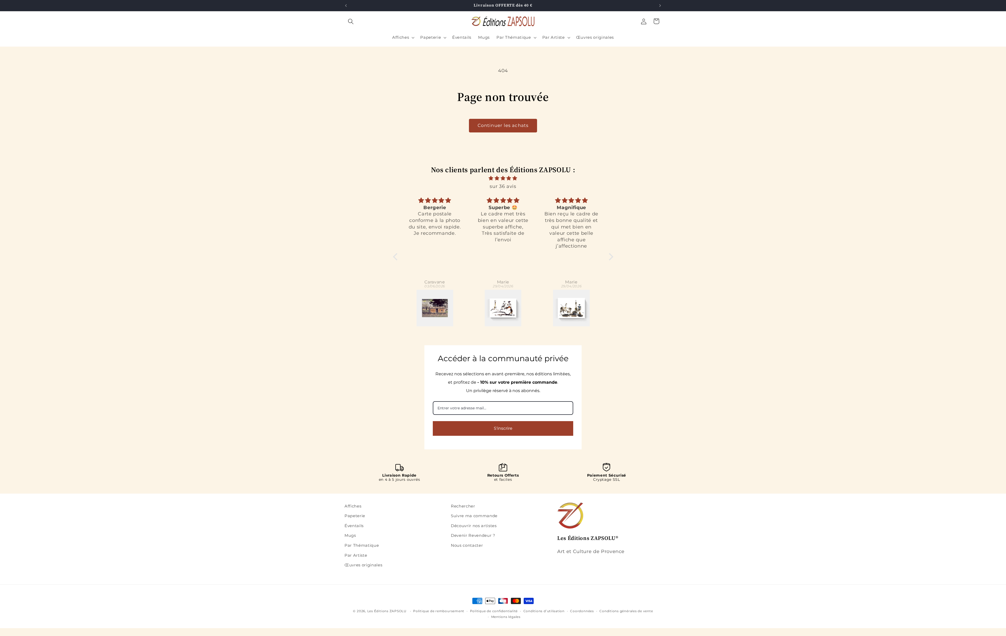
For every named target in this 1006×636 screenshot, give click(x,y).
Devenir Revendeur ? (473, 535)
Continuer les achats (503, 125)
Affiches (353, 506)
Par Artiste (356, 555)
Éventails (354, 525)
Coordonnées (582, 611)
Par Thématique (362, 545)
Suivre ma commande (474, 515)
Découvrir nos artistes (474, 525)
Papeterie (355, 515)
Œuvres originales (363, 564)
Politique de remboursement (438, 611)
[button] (351, 21)
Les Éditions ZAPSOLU (387, 611)
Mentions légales (506, 617)
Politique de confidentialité (494, 611)
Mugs (350, 535)
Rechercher (463, 506)
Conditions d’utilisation (544, 611)
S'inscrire (503, 428)
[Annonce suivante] (660, 5)
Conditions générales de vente (626, 611)
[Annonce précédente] (346, 5)
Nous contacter (467, 545)
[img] (503, 178)
